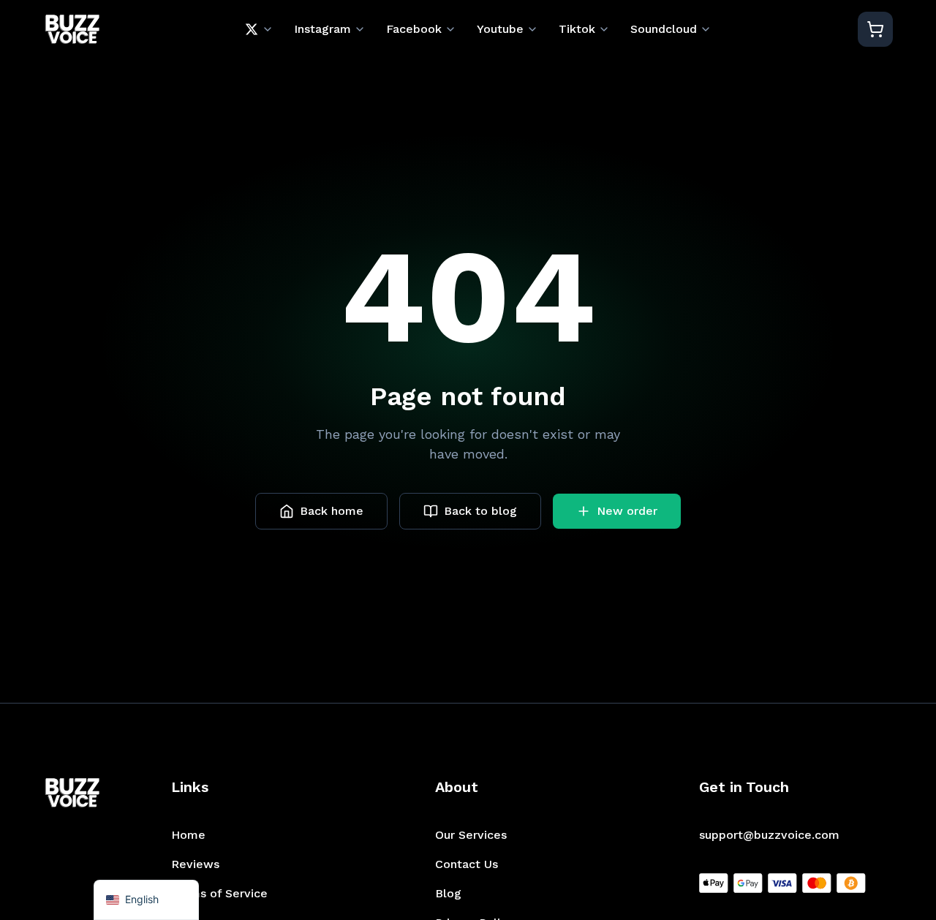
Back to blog (480, 511)
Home (188, 835)
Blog (448, 893)
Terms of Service (219, 893)
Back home (331, 511)
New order (627, 511)
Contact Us (466, 864)
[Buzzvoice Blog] (72, 29)
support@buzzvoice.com (769, 835)
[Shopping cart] (875, 29)
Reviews (195, 864)
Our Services (471, 835)
